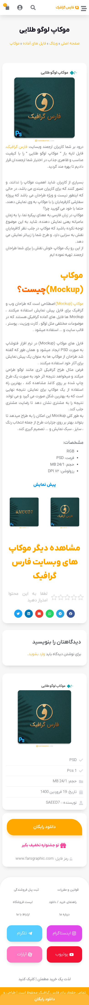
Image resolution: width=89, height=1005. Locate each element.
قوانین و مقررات (68, 890)
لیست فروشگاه (23, 902)
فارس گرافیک (17, 146)
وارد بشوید (37, 654)
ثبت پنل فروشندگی (26, 890)
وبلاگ (53, 43)
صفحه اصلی (70, 43)
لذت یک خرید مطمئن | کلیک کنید (44, 979)
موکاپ (15, 43)
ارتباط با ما (22, 914)
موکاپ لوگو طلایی (44, 30)
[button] (33, 7)
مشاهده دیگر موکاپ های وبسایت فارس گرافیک (44, 562)
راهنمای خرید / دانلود (62, 902)
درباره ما (64, 914)
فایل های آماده (34, 43)
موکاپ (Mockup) (69, 303)
